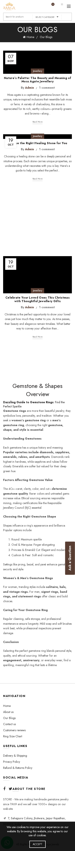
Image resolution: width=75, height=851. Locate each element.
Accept (37, 844)
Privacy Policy (11, 762)
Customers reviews (14, 730)
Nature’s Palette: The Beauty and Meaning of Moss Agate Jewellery (37, 80)
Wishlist (53, 4)
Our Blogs (9, 718)
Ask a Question (70, 558)
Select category (45, 17)
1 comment (47, 88)
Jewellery (37, 71)
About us (8, 712)
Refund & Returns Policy (17, 768)
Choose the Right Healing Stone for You (37, 143)
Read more (37, 121)
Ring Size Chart (12, 736)
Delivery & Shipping (15, 756)
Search (66, 16)
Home (30, 37)
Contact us (9, 724)
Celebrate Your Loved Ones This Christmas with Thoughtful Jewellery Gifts (37, 299)
